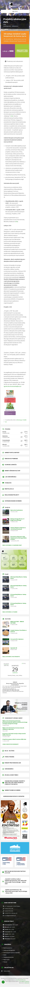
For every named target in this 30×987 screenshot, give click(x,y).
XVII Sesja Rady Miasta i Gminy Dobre (18, 577)
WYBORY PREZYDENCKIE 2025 (12, 763)
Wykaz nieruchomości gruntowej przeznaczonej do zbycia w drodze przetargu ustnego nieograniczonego (14, 722)
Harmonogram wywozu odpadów (11, 952)
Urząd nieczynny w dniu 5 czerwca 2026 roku (14, 739)
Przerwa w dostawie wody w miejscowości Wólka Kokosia (14, 734)
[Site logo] (15, 6)
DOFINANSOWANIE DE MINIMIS (13, 501)
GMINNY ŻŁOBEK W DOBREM (12, 790)
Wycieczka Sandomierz (16, 510)
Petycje (5, 962)
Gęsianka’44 (13, 648)
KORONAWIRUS (9, 769)
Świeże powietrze (7, 948)
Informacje (19, 420)
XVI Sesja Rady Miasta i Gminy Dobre (18, 586)
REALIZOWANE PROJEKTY (12, 495)
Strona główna (7, 26)
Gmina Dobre (7, 971)
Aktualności (15, 26)
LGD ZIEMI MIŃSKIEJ (10, 477)
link (12, 116)
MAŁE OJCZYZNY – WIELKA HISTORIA (17, 622)
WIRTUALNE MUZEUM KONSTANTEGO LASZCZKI (15, 872)
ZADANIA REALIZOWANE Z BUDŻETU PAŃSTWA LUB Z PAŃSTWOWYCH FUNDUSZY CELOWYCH (15, 782)
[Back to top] (3, 982)
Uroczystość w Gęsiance (17, 639)
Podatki (24, 420)
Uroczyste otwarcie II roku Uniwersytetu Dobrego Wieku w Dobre (18, 538)
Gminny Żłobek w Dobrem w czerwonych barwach (18, 528)
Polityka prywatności (8, 957)
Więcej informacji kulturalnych (11, 656)
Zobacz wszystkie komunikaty (10, 744)
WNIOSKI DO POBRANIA (11, 458)
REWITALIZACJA (9, 489)
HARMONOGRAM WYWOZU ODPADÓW (13, 796)
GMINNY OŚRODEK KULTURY (12, 470)
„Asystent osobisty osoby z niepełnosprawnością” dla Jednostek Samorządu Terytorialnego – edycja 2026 (15, 881)
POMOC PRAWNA (9, 757)
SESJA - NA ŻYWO (9, 750)
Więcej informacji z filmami (9, 612)
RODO (4, 955)
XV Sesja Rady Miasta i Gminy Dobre (18, 595)
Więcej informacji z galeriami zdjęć (12, 545)
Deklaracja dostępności (9, 950)
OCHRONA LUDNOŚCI (11, 464)
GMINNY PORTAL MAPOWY (12, 452)
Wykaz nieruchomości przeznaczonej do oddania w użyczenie (13, 728)
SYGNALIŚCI (8, 483)
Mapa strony (6, 959)
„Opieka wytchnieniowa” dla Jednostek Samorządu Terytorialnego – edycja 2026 (16, 891)
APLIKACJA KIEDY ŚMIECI (11, 775)
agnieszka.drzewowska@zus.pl (12, 386)
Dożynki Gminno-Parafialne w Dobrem (18, 630)
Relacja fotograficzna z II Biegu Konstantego (17, 519)
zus (6, 422)
